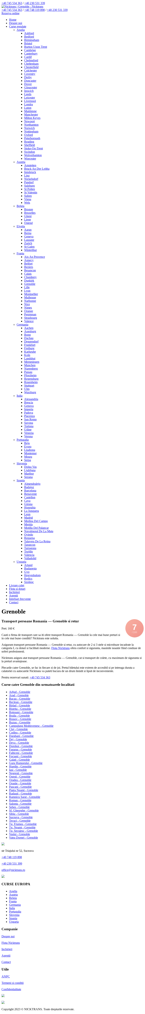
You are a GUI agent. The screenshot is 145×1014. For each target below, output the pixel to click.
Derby (28, 77)
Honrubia (29, 507)
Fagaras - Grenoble (20, 749)
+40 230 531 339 (34, 3)
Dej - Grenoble (18, 739)
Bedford (29, 36)
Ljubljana (29, 470)
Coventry (29, 73)
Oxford (28, 134)
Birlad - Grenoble (19, 705)
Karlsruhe (30, 351)
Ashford (29, 33)
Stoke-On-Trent (33, 148)
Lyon (27, 290)
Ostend (28, 223)
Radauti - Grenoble (20, 793)
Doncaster (30, 80)
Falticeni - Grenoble (21, 752)
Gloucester (30, 87)
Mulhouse (30, 297)
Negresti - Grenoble (21, 773)
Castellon (29, 497)
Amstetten (30, 165)
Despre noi (15, 23)
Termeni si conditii (13, 982)
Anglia (21, 29)
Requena (29, 538)
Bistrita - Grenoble (20, 708)
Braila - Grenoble (19, 715)
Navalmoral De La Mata (38, 531)
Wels (27, 202)
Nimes (28, 307)
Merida (28, 524)
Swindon (29, 151)
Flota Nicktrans (60, 648)
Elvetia (21, 226)
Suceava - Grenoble (21, 817)
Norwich (29, 128)
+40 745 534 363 (12, 3)
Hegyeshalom (32, 575)
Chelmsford (31, 60)
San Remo (30, 419)
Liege (27, 219)
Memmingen (31, 361)
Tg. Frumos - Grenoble (23, 824)
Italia (19, 395)
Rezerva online (10, 13)
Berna (27, 233)
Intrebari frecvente (20, 599)
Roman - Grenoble (20, 800)
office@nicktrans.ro (13, 870)
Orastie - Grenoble (20, 783)
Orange (28, 311)
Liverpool (30, 101)
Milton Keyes (32, 118)
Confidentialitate (11, 989)
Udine (28, 429)
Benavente (30, 494)
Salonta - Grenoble (20, 803)
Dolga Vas (30, 466)
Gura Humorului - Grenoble (25, 763)
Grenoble (29, 283)
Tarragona (30, 548)
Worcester (30, 158)
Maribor (29, 473)
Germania (22, 324)
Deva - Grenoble (19, 742)
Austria (21, 162)
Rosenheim (31, 382)
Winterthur (30, 250)
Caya (27, 500)
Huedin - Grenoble (20, 766)
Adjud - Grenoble (19, 692)
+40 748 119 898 (34, 9)
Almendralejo (32, 483)
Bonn (27, 334)
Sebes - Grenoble (19, 807)
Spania (21, 480)
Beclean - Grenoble (20, 702)
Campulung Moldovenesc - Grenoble (31, 725)
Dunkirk (29, 280)
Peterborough (32, 138)
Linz (27, 175)
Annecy (29, 260)
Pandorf (29, 182)
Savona (28, 422)
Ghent (28, 216)
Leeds (27, 94)
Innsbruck (30, 172)
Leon (27, 514)
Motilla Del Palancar (36, 527)
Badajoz (29, 487)
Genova (29, 405)
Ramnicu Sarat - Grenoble (24, 797)
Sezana (28, 477)
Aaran (28, 229)
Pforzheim (30, 375)
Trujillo (28, 551)
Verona (28, 436)
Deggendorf (31, 341)
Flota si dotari (17, 588)
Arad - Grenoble (19, 695)
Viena (27, 199)
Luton (27, 107)
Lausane (29, 239)
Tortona (28, 426)
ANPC (6, 976)
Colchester (30, 70)
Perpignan (30, 314)
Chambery (30, 277)
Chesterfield (31, 67)
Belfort (28, 263)
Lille (27, 287)
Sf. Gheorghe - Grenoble (24, 810)
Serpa (27, 460)
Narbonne (30, 300)
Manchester (31, 114)
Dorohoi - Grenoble (21, 746)
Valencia (29, 554)
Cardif (28, 57)
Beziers (28, 267)
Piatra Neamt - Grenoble (23, 790)
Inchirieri (14, 592)
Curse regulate (17, 26)
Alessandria (31, 399)
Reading (29, 141)
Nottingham (31, 131)
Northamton (31, 124)
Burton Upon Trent (35, 46)
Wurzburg (30, 392)
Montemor (30, 453)
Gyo (26, 571)
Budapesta (30, 568)
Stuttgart (29, 385)
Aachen (28, 328)
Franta (20, 253)
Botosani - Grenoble (21, 712)
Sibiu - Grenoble (19, 813)
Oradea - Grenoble (20, 780)
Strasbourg (30, 317)
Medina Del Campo (36, 521)
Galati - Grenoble (19, 759)
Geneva (28, 236)
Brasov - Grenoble (20, 719)
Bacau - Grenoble (19, 698)
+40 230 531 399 (12, 863)
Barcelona (30, 490)
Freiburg (29, 348)
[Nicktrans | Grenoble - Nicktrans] (22, 6)
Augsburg (30, 331)
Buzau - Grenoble (19, 722)
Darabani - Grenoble (21, 736)
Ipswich (29, 90)
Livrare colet (16, 585)
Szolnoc (29, 582)
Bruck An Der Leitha (36, 168)
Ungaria (21, 561)
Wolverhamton (33, 155)
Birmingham (31, 40)
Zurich (28, 243)
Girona (28, 504)
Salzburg (29, 185)
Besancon (30, 270)
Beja (27, 443)
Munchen (29, 365)
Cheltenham (31, 63)
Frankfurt (29, 344)
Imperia (28, 409)
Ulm (26, 389)
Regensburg (31, 378)
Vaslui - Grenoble (19, 834)
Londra (28, 104)
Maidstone (30, 111)
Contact (13, 602)
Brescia (28, 402)
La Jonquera (31, 510)
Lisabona (29, 449)
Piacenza (29, 416)
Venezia (29, 433)
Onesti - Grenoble (19, 776)
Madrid (28, 517)
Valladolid (30, 558)
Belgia (20, 206)
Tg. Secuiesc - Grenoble (23, 830)
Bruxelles (29, 212)
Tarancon (29, 544)
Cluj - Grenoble (18, 729)
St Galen (29, 246)
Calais (28, 273)
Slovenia (22, 463)
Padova (28, 412)
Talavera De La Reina (37, 541)
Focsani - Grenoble (20, 756)
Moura (28, 456)
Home (12, 19)
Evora (27, 446)
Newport (29, 121)
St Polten (29, 189)
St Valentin (30, 192)
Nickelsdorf (31, 178)
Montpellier (31, 294)
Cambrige (30, 50)
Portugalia (23, 439)
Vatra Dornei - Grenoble (23, 837)
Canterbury (31, 53)
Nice (27, 304)
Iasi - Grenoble (18, 769)
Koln (27, 355)
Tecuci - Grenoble (20, 820)
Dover (28, 84)
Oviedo (28, 534)
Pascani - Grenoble (20, 786)
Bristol (28, 43)
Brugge (28, 209)
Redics (28, 578)
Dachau (28, 338)
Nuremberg (31, 368)
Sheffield (29, 145)
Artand (28, 565)
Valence (29, 321)
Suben (28, 195)
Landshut (29, 358)
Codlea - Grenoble (20, 732)
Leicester (29, 97)
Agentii (13, 595)
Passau (28, 372)
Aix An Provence (34, 256)
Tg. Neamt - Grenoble (22, 827)
